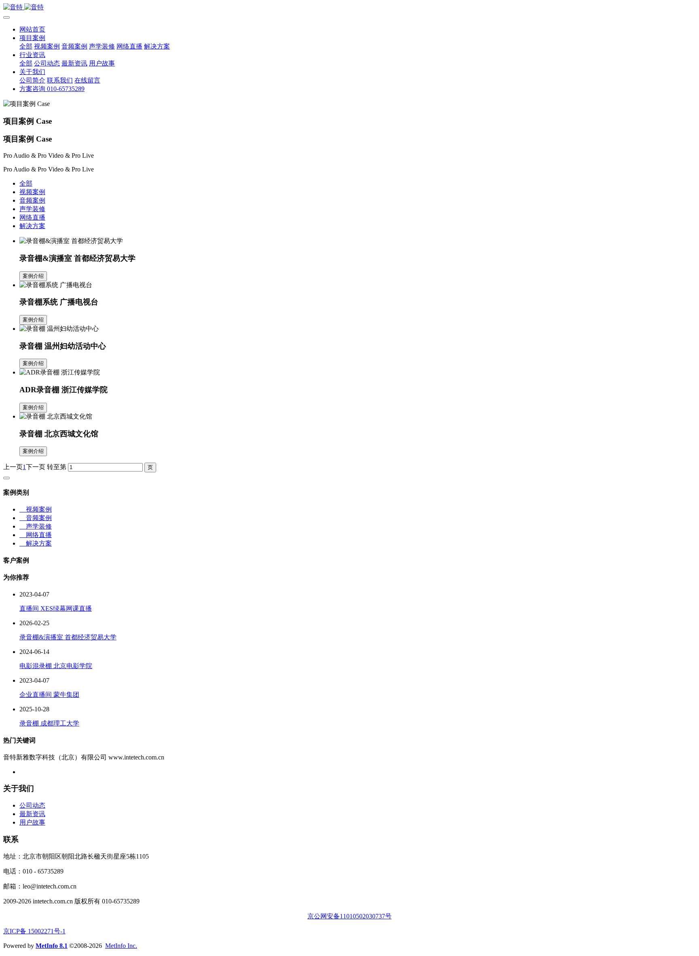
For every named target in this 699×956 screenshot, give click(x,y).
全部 (25, 46)
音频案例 (32, 200)
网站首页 (32, 29)
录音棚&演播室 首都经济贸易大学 (67, 637)
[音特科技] (349, 7)
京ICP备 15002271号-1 (34, 931)
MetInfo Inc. (121, 945)
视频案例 (32, 191)
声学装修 (32, 208)
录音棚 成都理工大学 (49, 723)
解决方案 (32, 225)
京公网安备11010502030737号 (349, 916)
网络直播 (32, 217)
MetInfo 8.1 (52, 945)
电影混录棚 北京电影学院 (55, 665)
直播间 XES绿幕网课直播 (55, 608)
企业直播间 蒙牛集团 (49, 694)
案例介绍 (33, 276)
